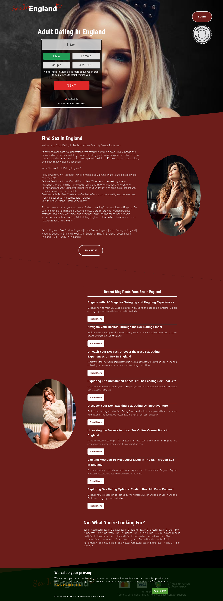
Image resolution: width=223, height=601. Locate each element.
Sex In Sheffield (107, 542)
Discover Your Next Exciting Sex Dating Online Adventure (128, 405)
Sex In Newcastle (104, 539)
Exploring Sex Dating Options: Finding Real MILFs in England (131, 489)
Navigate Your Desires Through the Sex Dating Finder (125, 327)
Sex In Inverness (98, 536)
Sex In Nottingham (126, 539)
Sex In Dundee (124, 533)
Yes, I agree (160, 591)
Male (56, 56)
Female (86, 56)
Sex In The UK (166, 542)
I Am (71, 44)
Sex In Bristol (166, 529)
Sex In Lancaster (136, 536)
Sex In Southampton (129, 542)
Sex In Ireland (117, 536)
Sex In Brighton (148, 529)
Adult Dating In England (122, 230)
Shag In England (106, 233)
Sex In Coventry (105, 533)
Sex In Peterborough (150, 539)
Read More (96, 318)
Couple (56, 65)
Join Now (91, 250)
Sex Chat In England (71, 230)
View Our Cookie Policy (67, 584)
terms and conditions (75, 103)
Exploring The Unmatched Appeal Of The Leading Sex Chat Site (132, 381)
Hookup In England (84, 233)
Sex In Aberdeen (92, 529)
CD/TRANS (86, 65)
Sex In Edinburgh (143, 533)
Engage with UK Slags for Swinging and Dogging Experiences (131, 302)
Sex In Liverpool (155, 536)
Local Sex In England (96, 230)
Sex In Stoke (149, 542)
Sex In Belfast (111, 529)
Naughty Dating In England (57, 233)
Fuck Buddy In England (66, 236)
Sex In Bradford (129, 529)
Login (202, 16)
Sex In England (50, 230)
